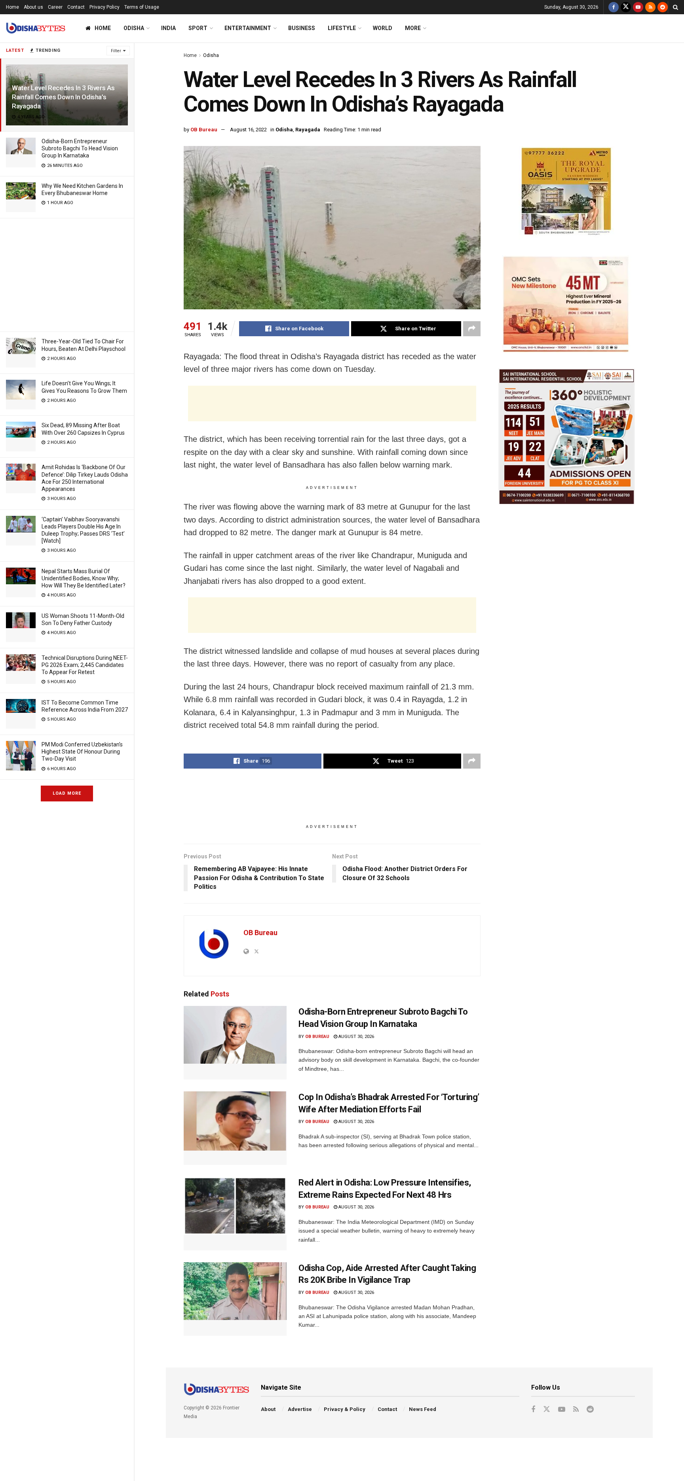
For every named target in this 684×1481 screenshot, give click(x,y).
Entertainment (247, 28)
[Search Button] (675, 7)
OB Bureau (203, 130)
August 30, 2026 (355, 1036)
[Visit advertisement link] (566, 193)
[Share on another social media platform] (472, 328)
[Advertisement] (67, 273)
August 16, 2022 (248, 130)
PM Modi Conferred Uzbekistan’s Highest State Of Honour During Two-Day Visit (82, 751)
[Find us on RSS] (650, 7)
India (168, 28)
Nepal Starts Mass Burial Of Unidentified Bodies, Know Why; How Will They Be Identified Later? (83, 578)
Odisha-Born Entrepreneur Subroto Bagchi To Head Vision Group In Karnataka (80, 148)
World (382, 28)
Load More (67, 793)
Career (55, 7)
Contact (76, 7)
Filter (116, 50)
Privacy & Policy (344, 1409)
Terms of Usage (141, 7)
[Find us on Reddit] (662, 7)
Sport (197, 28)
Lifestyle (342, 28)
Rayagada (307, 130)
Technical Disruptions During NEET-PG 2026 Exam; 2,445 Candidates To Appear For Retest (85, 665)
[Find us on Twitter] (626, 7)
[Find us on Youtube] (638, 7)
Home (12, 7)
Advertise (300, 1409)
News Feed (422, 1409)
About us (33, 7)
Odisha (134, 28)
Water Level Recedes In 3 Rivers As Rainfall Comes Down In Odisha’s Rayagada (63, 97)
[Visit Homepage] (35, 28)
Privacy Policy (104, 7)
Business (301, 28)
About (268, 1409)
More (413, 28)
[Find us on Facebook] (613, 7)
